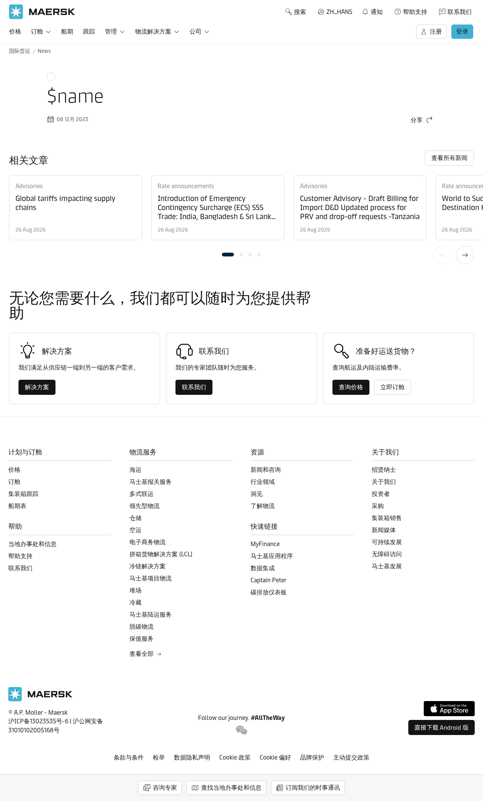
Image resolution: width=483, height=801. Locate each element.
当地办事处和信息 (32, 544)
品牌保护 (312, 757)
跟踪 (89, 31)
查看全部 (141, 653)
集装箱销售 (387, 518)
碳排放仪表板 (269, 592)
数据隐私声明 (192, 757)
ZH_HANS (339, 11)
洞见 (257, 493)
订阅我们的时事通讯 (313, 787)
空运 (135, 530)
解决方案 (37, 387)
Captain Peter (268, 580)
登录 (462, 31)
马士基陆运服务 (150, 614)
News (44, 51)
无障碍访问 (387, 554)
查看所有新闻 (449, 157)
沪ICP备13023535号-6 (38, 721)
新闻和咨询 (266, 469)
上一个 (442, 255)
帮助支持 (415, 11)
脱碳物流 (141, 626)
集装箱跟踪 (23, 493)
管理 (111, 31)
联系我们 (460, 11)
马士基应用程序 (272, 556)
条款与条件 (129, 757)
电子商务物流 (147, 542)
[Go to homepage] (42, 12)
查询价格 (351, 387)
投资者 (381, 493)
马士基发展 (387, 566)
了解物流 (263, 505)
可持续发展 (387, 542)
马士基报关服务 (150, 481)
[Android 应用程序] (441, 727)
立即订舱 (392, 387)
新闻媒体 (384, 530)
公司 (195, 31)
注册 (436, 31)
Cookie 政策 (235, 757)
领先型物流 (144, 505)
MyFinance (265, 544)
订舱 (37, 31)
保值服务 (141, 638)
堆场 (135, 590)
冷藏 (135, 602)
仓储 (135, 518)
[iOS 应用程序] (449, 708)
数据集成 (263, 568)
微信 (242, 730)
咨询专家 (165, 787)
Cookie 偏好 (275, 757)
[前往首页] (40, 699)
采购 (378, 505)
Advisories (29, 186)
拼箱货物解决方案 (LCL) (160, 554)
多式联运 (141, 493)
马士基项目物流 (150, 578)
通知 (372, 10)
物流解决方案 (153, 31)
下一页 (465, 255)
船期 (67, 31)
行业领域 (263, 481)
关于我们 (384, 481)
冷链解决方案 (147, 566)
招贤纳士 (384, 469)
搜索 (300, 11)
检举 (159, 757)
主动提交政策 (351, 757)
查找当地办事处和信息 (231, 787)
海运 (135, 469)
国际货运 (19, 51)
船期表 (17, 505)
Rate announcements (186, 186)
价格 (15, 31)
